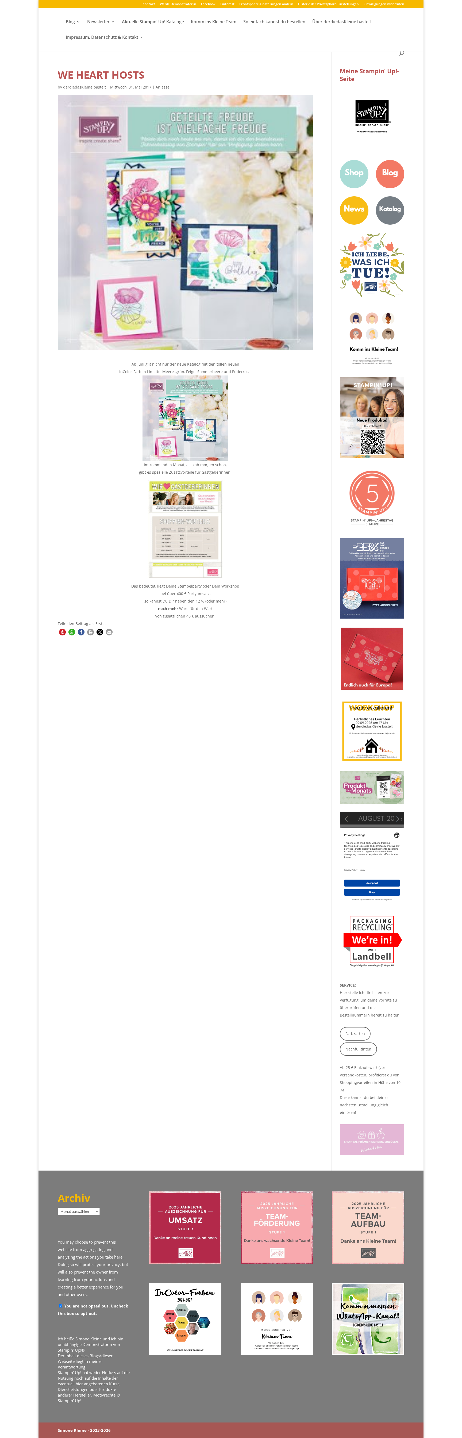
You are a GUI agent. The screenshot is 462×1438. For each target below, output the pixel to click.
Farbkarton (355, 1033)
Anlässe (163, 87)
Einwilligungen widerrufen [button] (384, 4)
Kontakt (149, 4)
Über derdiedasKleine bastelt (341, 22)
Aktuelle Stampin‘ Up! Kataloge (153, 22)
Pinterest (227, 4)
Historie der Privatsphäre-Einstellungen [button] (328, 4)
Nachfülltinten (358, 1049)
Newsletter (98, 22)
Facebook (208, 4)
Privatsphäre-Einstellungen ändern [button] (266, 4)
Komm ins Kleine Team (213, 22)
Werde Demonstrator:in (178, 4)
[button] (62, 632)
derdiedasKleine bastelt (84, 87)
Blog (70, 22)
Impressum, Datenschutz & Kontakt (102, 37)
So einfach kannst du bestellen (274, 22)
